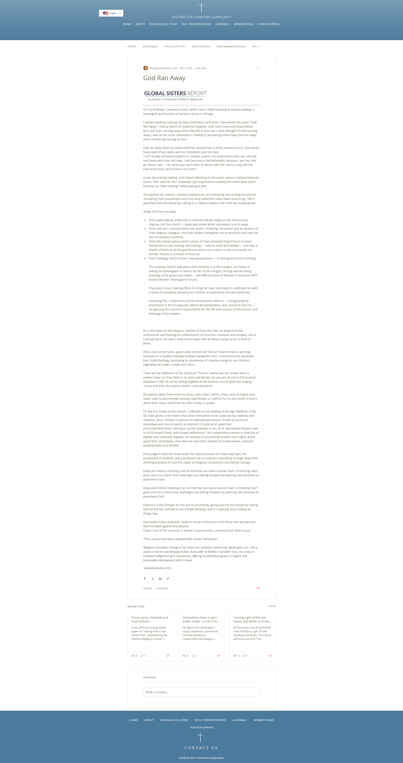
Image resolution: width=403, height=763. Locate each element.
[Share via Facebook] (144, 578)
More (255, 46)
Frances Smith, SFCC (174, 46)
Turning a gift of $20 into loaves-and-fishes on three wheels (251, 619)
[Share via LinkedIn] (160, 578)
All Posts (132, 46)
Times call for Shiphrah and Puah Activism (149, 619)
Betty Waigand (150, 46)
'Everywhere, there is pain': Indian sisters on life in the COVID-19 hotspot (201, 619)
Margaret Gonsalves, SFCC (157, 567)
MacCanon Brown (201, 46)
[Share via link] (167, 578)
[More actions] (258, 68)
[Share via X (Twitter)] (152, 578)
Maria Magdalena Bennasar (231, 46)
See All (271, 605)
